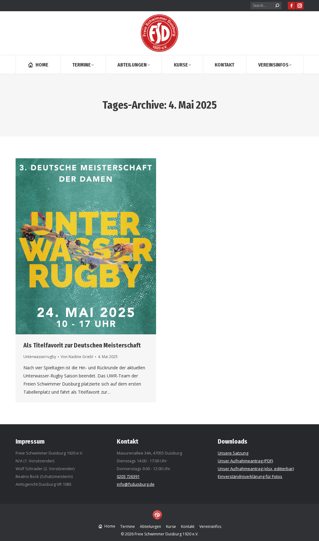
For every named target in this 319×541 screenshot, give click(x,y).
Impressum (30, 441)
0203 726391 (128, 476)
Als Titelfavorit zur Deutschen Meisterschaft (82, 345)
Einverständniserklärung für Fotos (250, 476)
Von (77, 356)
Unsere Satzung (233, 453)
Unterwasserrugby (39, 356)
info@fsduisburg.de (136, 484)
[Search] (277, 5)
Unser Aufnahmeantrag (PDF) (245, 461)
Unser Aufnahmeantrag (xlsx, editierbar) (256, 468)
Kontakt (127, 441)
